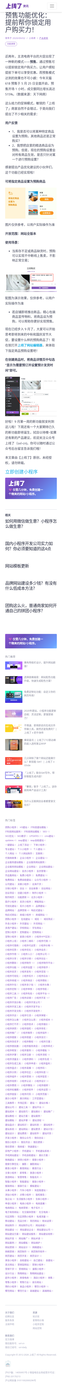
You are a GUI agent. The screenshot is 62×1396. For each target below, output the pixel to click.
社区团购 (10, 1216)
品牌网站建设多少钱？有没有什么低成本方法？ (31, 585)
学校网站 (25, 927)
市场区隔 (23, 1102)
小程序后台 (43, 975)
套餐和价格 (38, 1320)
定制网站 (37, 932)
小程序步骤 (11, 1054)
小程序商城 (12, 980)
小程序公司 (43, 954)
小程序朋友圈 (12, 1046)
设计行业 (10, 1273)
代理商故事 (11, 857)
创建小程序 (24, 892)
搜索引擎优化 (12, 1164)
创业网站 (46, 888)
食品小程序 (26, 1286)
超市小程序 (11, 1277)
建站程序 (49, 1124)
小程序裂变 (42, 1076)
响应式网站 (11, 914)
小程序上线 (11, 940)
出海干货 (37, 884)
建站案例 (36, 1115)
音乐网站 (37, 1282)
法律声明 (9, 1324)
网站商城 (41, 1225)
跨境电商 (26, 1277)
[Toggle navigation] (52, 6)
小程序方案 (45, 1041)
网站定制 (37, 1328)
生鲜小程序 (42, 1198)
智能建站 (25, 1181)
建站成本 (11, 1111)
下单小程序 (39, 844)
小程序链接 (11, 1094)
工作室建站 (38, 1098)
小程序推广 (12, 1032)
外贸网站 (39, 923)
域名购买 (49, 919)
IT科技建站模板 (39, 827)
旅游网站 (10, 1177)
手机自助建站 (29, 1155)
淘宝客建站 (40, 1190)
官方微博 (9, 1339)
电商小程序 (27, 1203)
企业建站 (42, 857)
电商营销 (24, 1207)
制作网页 (10, 897)
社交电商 (44, 1212)
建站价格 (44, 1102)
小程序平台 (43, 993)
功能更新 (11, 43)
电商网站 (11, 1207)
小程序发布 (26, 971)
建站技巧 (24, 1111)
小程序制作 (27, 962)
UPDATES (36, 836)
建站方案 (24, 1115)
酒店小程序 (39, 1277)
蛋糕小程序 (38, 1268)
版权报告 (41, 1194)
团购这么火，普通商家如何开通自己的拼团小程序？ (31, 608)
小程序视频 (11, 1080)
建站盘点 (10, 1124)
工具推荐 (10, 1102)
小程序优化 (26, 949)
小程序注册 (27, 1054)
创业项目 (10, 892)
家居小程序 (26, 936)
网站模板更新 (17, 566)
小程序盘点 (11, 1067)
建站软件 (35, 1133)
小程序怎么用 (29, 1019)
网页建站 (10, 1255)
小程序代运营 (29, 945)
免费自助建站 (25, 879)
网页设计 (36, 1255)
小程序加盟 (28, 967)
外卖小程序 (11, 923)
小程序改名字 (12, 1041)
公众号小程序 (42, 879)
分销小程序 (11, 888)
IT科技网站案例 (13, 831)
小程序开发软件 (33, 1010)
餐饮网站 (10, 1290)
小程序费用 (12, 1085)
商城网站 (42, 914)
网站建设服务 (29, 1233)
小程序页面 (42, 1094)
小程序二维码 (27, 940)
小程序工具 (12, 993)
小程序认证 (26, 1080)
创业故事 (34, 888)
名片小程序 (27, 905)
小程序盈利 (45, 1063)
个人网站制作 (26, 853)
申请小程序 (11, 1203)
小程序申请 (30, 1063)
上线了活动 (25, 844)
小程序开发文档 (14, 1010)
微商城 (22, 1146)
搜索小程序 (38, 1159)
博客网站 (39, 901)
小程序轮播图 (12, 1089)
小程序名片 (28, 975)
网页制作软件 (38, 1251)
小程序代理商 (12, 945)
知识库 (36, 1316)
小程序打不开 (12, 1024)
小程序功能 (12, 967)
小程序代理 (44, 940)
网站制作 (11, 1225)
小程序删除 (11, 962)
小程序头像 (44, 984)
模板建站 (35, 1185)
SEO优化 (10, 836)
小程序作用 (12, 954)
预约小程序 (11, 1286)
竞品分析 (23, 1220)
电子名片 (37, 1207)
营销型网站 (24, 1264)
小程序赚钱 (28, 1085)
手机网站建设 (12, 1155)
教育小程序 (11, 1168)
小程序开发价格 (14, 1002)
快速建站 (33, 1146)
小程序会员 (40, 949)
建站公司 (11, 1107)
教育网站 (25, 1168)
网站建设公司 (45, 1229)
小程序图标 (42, 980)
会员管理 (42, 870)
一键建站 (10, 844)
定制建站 (25, 932)
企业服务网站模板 (15, 866)
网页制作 (23, 1251)
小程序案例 (27, 1050)
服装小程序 (38, 1181)
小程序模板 (43, 1050)
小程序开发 (42, 997)
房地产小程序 (12, 1150)
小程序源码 (29, 1059)
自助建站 (26, 1260)
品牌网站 (10, 910)
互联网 (40, 853)
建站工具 (25, 1107)
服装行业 (23, 1185)
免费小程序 (27, 875)
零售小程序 (11, 1282)
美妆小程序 (11, 1260)
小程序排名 (40, 1028)
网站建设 (11, 1229)
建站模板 (11, 1120)
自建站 (50, 1260)
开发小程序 (11, 1137)
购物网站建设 (37, 1273)
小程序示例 (11, 1072)
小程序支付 (40, 1037)
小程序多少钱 (28, 984)
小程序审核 (27, 988)
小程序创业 (40, 958)
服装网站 (10, 1185)
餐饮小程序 (41, 1286)
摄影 (25, 1164)
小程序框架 (11, 1050)
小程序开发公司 (33, 1002)
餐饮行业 (23, 1290)
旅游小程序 (36, 1172)
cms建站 (50, 836)
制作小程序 (39, 892)
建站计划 (49, 1129)
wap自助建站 (37, 840)
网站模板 (24, 1242)
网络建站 (37, 1247)
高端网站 (47, 1290)
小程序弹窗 (40, 1015)
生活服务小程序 (25, 1198)
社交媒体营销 (29, 1212)
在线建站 (27, 919)
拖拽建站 (10, 1159)
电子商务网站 (12, 1212)
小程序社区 (26, 1072)
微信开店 (26, 1142)
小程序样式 (47, 1046)
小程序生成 (45, 1059)
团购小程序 (11, 827)
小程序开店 (11, 1015)
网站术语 (37, 1238)
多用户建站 (11, 927)
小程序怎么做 (12, 1019)
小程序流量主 (12, 1059)
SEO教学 (22, 836)
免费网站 (10, 879)
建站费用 (23, 1133)
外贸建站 (26, 923)
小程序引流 (26, 1015)
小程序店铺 (26, 997)
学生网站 (37, 927)
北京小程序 (37, 897)
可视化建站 (11, 905)
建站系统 (11, 1129)
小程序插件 (42, 1032)
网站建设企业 (27, 1229)
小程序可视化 (12, 975)
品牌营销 (23, 910)
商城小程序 (27, 914)
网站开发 (11, 1238)
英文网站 (10, 1264)
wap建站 (23, 840)
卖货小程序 (26, 901)
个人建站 (39, 849)
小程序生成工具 (14, 1063)
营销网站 (25, 1268)
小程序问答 (27, 1094)
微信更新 (38, 1142)
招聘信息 (9, 1316)
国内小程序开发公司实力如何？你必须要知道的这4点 (29, 546)
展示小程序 (11, 1098)
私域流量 (43, 1216)
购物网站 (23, 1273)
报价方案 (44, 1155)
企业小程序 (27, 857)
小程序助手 (43, 967)
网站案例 (11, 1242)
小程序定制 (12, 988)
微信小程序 (12, 1142)
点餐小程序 (27, 1194)
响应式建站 (37, 910)
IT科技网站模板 (32, 831)
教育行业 (37, 1168)
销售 (51, 1277)
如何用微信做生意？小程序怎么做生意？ (31, 523)
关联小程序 (24, 884)
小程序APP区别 (42, 936)
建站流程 (38, 1120)
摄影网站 (35, 1164)
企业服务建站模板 (15, 862)
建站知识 (23, 1124)
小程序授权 (26, 1028)
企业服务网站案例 (36, 862)
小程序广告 (11, 997)
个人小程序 (25, 849)
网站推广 (24, 1238)
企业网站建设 (12, 870)
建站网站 (24, 1129)
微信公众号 (26, 1137)
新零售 (24, 1172)
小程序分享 (11, 958)
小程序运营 (44, 1089)
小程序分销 (26, 958)
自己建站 (38, 1260)
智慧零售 (23, 1177)
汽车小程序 (26, 1190)
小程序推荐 (27, 1032)
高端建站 (35, 1290)
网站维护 (36, 1242)
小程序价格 (46, 945)
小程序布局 (27, 993)
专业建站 (10, 849)
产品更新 (43, 38)
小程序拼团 (11, 1028)
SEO (46, 831)
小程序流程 (43, 1054)
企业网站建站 (46, 866)
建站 (33, 1102)
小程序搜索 (11, 1037)
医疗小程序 (11, 901)
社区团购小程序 (26, 1216)
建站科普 (36, 1124)
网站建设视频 (46, 1233)
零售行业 (25, 1282)
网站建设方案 (12, 1233)
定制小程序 (11, 932)
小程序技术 (28, 1024)
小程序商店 (27, 980)
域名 (38, 919)
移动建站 (10, 1220)
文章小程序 (11, 1172)
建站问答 (47, 1133)
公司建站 (10, 884)
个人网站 (11, 853)
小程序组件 (11, 1076)
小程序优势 (11, 949)
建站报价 (36, 1111)
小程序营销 (27, 1076)
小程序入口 (27, 954)
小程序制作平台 (45, 962)
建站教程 (11, 1115)
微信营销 (10, 1146)
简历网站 (35, 1220)
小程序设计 (41, 1080)
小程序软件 (28, 1089)
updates (11, 840)
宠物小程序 (11, 936)
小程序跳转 (43, 1085)
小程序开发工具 (14, 1006)
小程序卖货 (11, 971)
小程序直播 (27, 1067)
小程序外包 (11, 984)
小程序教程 (29, 1041)
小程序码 (41, 1067)
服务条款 (9, 1320)
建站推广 (49, 1111)
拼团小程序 (24, 1159)
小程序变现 (41, 971)
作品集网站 (11, 875)
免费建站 (42, 875)
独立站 (10, 1198)
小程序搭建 (26, 1037)
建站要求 (36, 1129)
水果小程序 (11, 1190)
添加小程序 (11, 1194)
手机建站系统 (43, 1150)
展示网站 (25, 1098)
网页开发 (23, 1255)
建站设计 (10, 1133)
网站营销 (11, 1247)
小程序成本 (46, 1019)
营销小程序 (38, 1264)
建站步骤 (25, 1120)
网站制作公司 (26, 1225)
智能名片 (36, 1177)
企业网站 (32, 866)
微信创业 (39, 1137)
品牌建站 (41, 905)
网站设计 (25, 1247)
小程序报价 (43, 1024)
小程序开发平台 (33, 1006)
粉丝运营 (47, 1220)
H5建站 (24, 827)
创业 (23, 888)
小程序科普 (41, 1072)
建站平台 (38, 1107)
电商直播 (41, 1203)
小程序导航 (42, 988)
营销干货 (11, 1268)
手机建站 (28, 1150)
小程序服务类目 (30, 1046)
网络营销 (10, 1251)
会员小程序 (28, 870)
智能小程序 (11, 1181)
